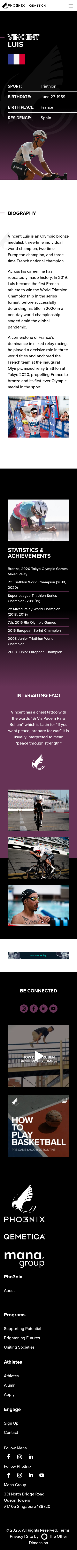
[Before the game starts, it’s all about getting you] (38, 1126)
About (9, 1290)
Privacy (16, 1536)
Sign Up (11, 1423)
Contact (11, 1432)
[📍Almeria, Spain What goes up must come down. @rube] (38, 1056)
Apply (9, 1394)
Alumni (10, 1385)
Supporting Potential (22, 1328)
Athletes (11, 1376)
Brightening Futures (22, 1338)
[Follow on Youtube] (53, 1008)
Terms (64, 1530)
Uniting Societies (19, 1347)
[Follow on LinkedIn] (43, 1008)
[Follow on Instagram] (24, 1008)
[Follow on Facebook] (34, 1008)
